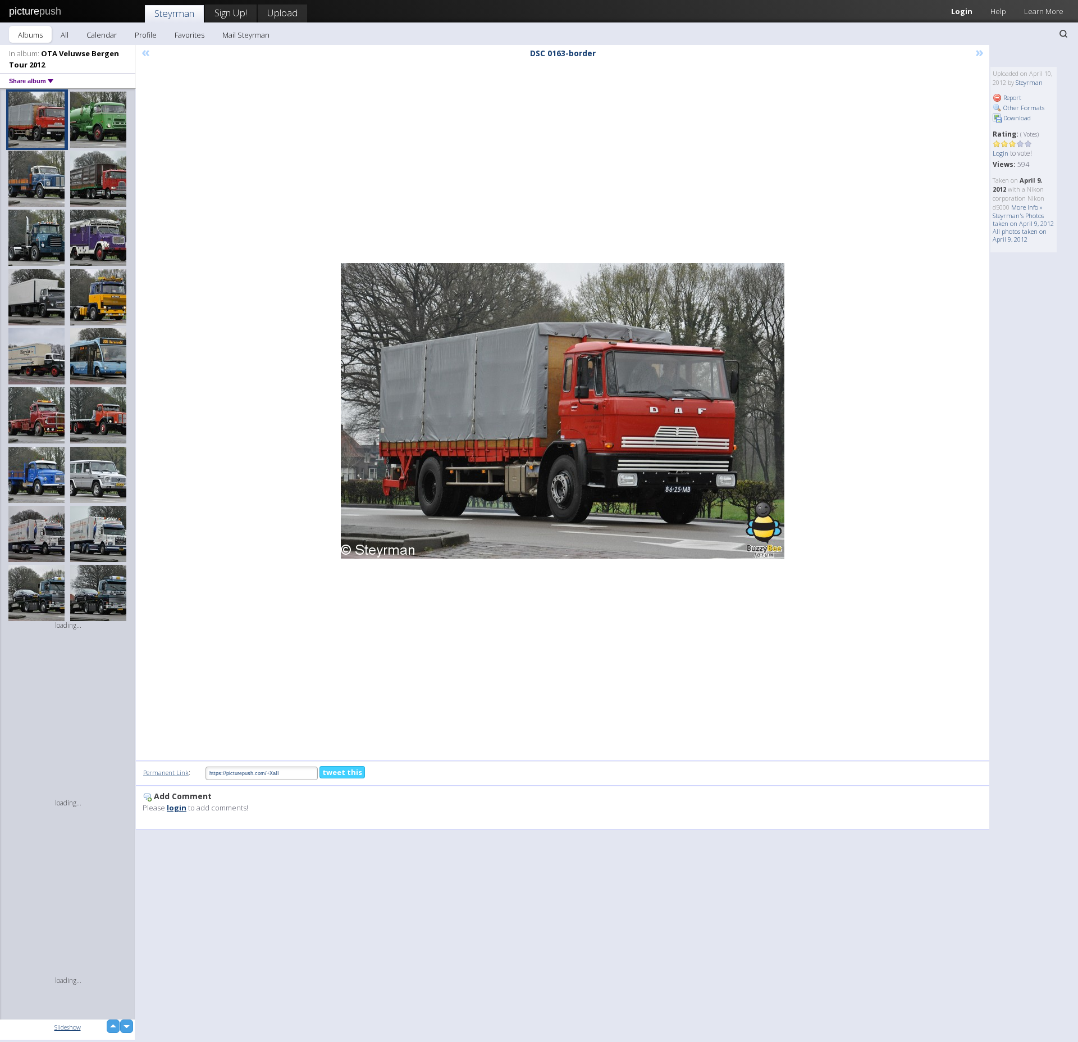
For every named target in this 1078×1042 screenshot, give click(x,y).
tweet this (342, 772)
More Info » (1027, 207)
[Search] (1063, 34)
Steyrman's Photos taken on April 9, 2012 (1023, 219)
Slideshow (67, 1027)
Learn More (1043, 11)
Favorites (189, 35)
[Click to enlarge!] (562, 411)
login (176, 808)
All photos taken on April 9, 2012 (1020, 235)
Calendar (101, 35)
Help (998, 11)
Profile (146, 35)
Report (1011, 97)
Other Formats (1023, 107)
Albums (30, 35)
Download (1016, 118)
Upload (282, 12)
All (64, 35)
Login (961, 11)
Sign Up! (230, 12)
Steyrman (174, 13)
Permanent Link (166, 772)
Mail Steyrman (246, 35)
